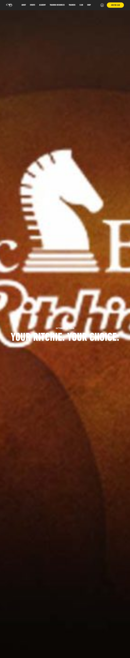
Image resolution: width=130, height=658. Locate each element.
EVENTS (32, 5)
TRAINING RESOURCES (57, 5)
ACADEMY (42, 5)
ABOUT (24, 5)
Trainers (72, 5)
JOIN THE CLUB (115, 5)
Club (81, 5)
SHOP (89, 5)
